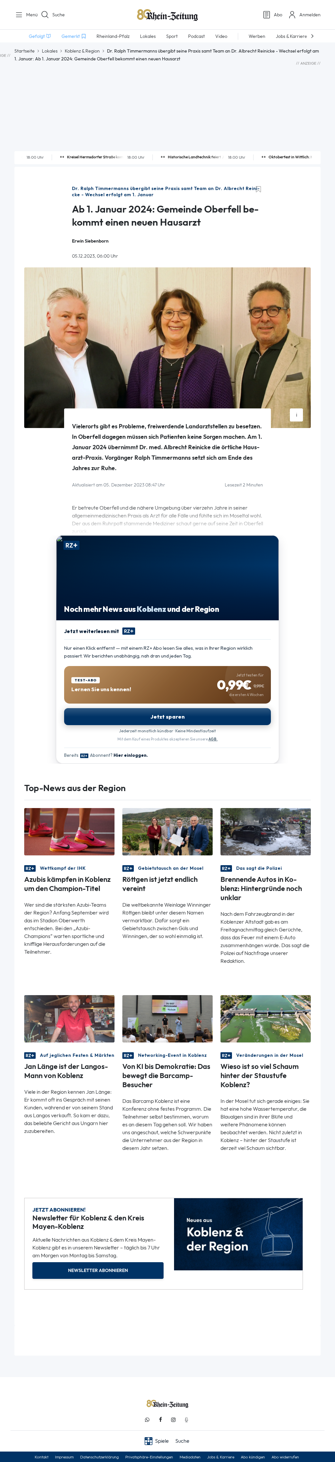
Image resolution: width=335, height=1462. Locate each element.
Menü (29, 15)
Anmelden (310, 15)
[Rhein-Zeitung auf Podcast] (186, 1419)
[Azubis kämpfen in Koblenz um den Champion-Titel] (69, 831)
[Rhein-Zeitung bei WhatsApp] (147, 1419)
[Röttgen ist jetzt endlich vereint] (167, 831)
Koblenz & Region (82, 51)
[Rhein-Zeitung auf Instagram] (173, 1419)
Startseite (24, 51)
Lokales (50, 51)
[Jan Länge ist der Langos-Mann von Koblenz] (69, 1018)
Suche (58, 15)
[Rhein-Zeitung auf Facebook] (160, 1419)
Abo (278, 15)
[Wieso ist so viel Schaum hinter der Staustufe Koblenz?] (265, 1018)
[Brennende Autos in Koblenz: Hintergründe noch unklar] (265, 831)
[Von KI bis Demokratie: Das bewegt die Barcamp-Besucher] (167, 1018)
